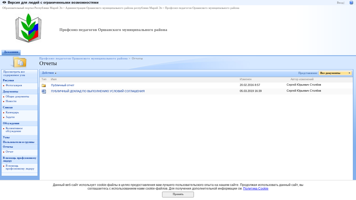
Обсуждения (11, 123)
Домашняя (11, 52)
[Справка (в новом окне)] (351, 2)
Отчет (9, 151)
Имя (54, 79)
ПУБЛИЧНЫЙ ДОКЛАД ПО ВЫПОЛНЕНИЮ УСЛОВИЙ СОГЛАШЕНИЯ (98, 91)
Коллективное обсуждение (14, 130)
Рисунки (8, 80)
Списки (8, 107)
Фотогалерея (14, 85)
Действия (48, 72)
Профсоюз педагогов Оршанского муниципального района (202, 8)
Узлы (6, 137)
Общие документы (17, 96)
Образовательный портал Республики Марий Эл (32, 8)
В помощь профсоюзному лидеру (20, 167)
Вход (340, 2)
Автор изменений (302, 79)
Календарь (12, 112)
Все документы (330, 73)
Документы (10, 91)
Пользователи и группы (18, 142)
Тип (43, 79)
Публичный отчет (62, 85)
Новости (11, 101)
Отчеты (8, 146)
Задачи (10, 117)
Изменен (245, 79)
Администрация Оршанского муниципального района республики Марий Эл (113, 8)
